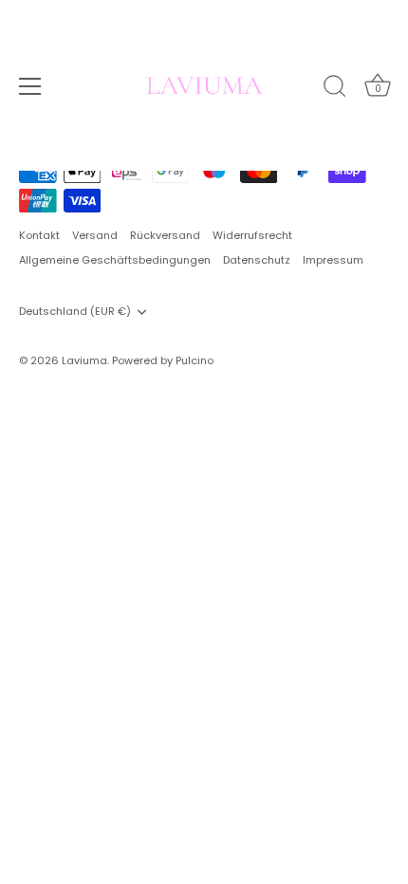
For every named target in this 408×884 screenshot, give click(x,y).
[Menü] (30, 86)
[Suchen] (335, 89)
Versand (95, 235)
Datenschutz (256, 259)
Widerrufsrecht (252, 235)
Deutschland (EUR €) (75, 312)
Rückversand (165, 235)
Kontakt (39, 235)
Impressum (333, 259)
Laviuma (84, 360)
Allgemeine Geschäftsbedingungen (115, 259)
